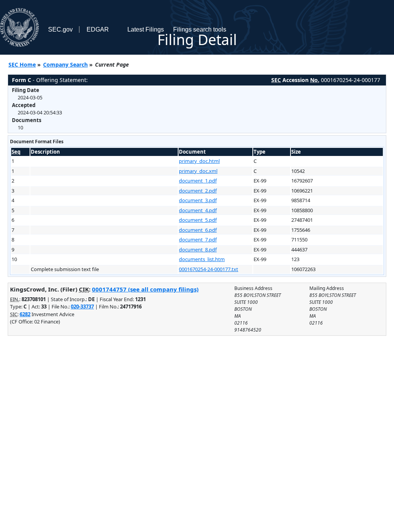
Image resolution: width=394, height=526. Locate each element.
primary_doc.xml (198, 171)
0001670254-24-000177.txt (208, 269)
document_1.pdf (198, 180)
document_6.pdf (198, 229)
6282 (25, 314)
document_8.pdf (198, 249)
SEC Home (22, 64)
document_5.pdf (198, 219)
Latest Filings (145, 29)
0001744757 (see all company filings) (145, 289)
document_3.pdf (198, 200)
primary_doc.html (199, 160)
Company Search (65, 64)
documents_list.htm (202, 259)
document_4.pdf (198, 210)
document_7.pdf (198, 239)
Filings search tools (199, 29)
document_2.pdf (198, 190)
